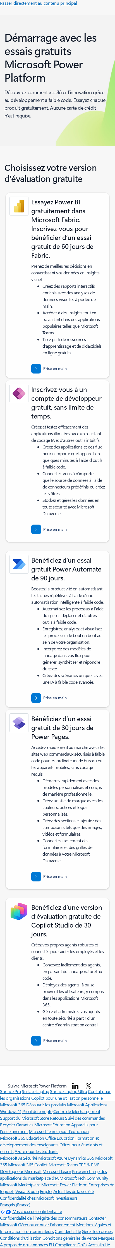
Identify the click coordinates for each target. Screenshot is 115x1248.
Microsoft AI (11, 1158)
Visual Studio (27, 1191)
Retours (57, 1118)
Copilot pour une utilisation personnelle (66, 1098)
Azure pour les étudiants (36, 1151)
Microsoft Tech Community (83, 1178)
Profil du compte (37, 1111)
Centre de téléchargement (76, 1111)
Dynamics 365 (81, 1158)
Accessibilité (99, 1244)
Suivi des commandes (85, 1118)
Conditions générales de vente (69, 1238)
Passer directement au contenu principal (38, 3)
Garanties (24, 1124)
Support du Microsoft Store (24, 1118)
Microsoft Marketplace (20, 1184)
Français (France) (15, 1204)
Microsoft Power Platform (64, 1184)
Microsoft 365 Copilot (27, 1164)
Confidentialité (68, 1231)
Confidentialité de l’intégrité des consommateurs (43, 1218)
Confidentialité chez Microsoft (27, 1198)
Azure (62, 1158)
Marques (106, 1238)
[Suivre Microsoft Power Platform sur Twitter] (88, 1085)
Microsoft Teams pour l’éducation (59, 1131)
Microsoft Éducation (52, 1124)
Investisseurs (66, 1198)
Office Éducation (60, 1138)
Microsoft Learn (56, 1171)
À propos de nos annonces (24, 1244)
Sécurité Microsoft (39, 1158)
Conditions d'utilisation (20, 1238)
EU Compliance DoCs (68, 1244)
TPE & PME (89, 1164)
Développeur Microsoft (21, 1171)
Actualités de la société (73, 1191)
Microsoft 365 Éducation (22, 1138)
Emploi (46, 1191)
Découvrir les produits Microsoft (55, 1104)
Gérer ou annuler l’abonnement (46, 1224)
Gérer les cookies (97, 1231)
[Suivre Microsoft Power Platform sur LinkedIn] (75, 1085)
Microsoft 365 (12, 1104)
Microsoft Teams (63, 1164)
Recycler (7, 1124)
